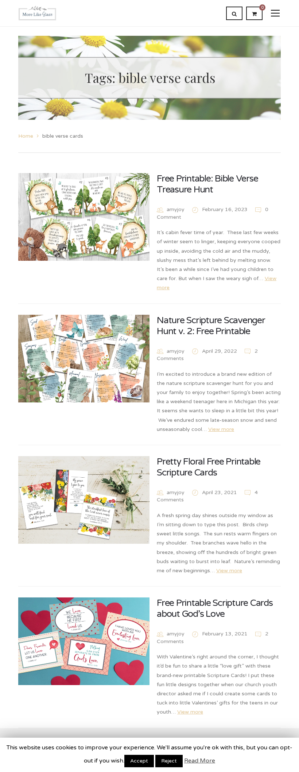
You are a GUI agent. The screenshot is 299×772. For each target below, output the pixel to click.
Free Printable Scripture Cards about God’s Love (215, 608)
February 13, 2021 (225, 634)
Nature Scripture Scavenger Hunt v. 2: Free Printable (211, 326)
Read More (199, 760)
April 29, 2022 (220, 351)
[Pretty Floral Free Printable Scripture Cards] (84, 500)
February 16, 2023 (225, 209)
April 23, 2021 (220, 492)
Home (25, 136)
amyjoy (176, 209)
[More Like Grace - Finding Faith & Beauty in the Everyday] (37, 13)
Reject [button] (169, 761)
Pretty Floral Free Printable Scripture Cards (208, 467)
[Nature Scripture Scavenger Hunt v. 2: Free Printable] (84, 358)
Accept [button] (139, 761)
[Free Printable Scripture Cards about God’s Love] (84, 641)
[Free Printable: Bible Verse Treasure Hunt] (84, 217)
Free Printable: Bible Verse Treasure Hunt (207, 184)
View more (221, 429)
